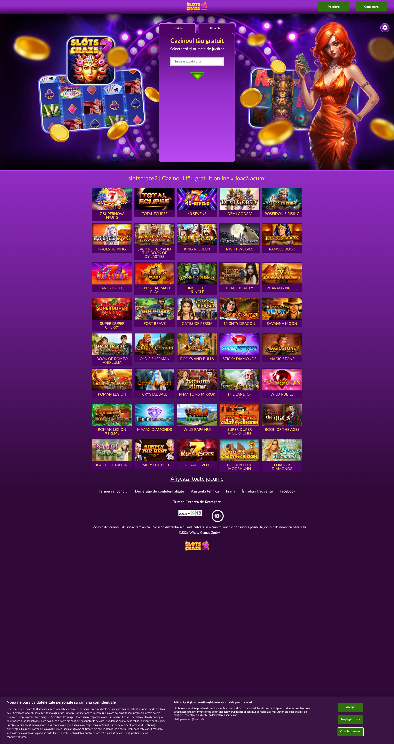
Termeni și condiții (113, 491)
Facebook (287, 491)
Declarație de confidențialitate (159, 491)
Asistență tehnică (205, 491)
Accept (350, 707)
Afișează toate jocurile (197, 479)
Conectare (371, 6)
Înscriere (334, 6)
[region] (197, 720)
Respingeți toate (350, 719)
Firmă (230, 491)
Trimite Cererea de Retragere (197, 502)
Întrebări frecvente (257, 491)
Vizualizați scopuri (350, 731)
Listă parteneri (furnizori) (189, 719)
